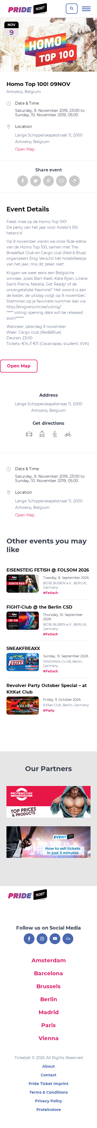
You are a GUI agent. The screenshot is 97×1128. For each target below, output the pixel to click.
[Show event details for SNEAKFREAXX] (22, 662)
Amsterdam (49, 960)
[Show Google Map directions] (29, 434)
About (48, 1066)
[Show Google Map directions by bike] (68, 434)
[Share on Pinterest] (48, 180)
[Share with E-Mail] (61, 180)
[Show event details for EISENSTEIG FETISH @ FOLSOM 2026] (22, 584)
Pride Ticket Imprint (48, 1083)
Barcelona (48, 973)
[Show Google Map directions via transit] (42, 434)
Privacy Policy (48, 1101)
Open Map (24, 149)
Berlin (48, 999)
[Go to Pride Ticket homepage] (26, 8)
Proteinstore (48, 1109)
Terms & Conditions (48, 1092)
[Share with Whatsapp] (74, 180)
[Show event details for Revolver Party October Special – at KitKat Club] (22, 705)
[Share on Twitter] (35, 180)
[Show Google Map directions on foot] (55, 434)
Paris (48, 1025)
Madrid (49, 1012)
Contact (48, 1075)
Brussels (48, 986)
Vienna (49, 1038)
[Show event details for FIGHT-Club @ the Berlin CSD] (22, 621)
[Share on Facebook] (22, 180)
